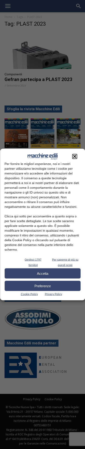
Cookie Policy (29, 294)
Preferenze (42, 286)
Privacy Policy (53, 294)
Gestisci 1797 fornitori (33, 262)
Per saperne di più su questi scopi (65, 262)
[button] (74, 156)
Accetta (42, 273)
